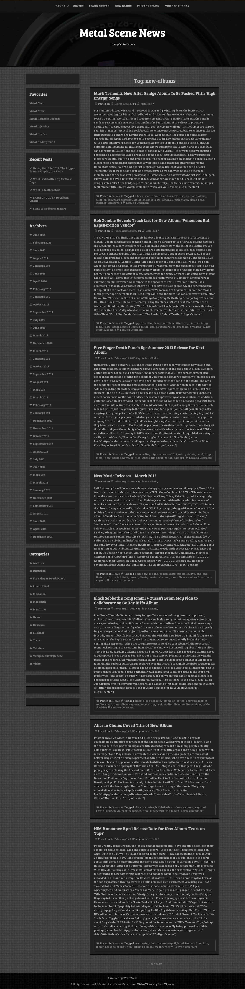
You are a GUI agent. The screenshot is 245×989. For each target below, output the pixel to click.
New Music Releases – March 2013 (125, 475)
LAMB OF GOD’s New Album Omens (49, 199)
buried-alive (193, 943)
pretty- (126, 326)
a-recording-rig (145, 454)
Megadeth (39, 601)
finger (208, 454)
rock (201, 199)
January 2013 (41, 413)
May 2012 (39, 475)
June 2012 (39, 467)
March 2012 (40, 482)
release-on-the (153, 947)
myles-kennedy (144, 199)
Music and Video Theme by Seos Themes (148, 984)
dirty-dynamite (179, 573)
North (176, 199)
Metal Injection (39, 126)
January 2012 (41, 490)
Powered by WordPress (122, 978)
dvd (192, 573)
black (138, 701)
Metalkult (146, 103)
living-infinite (106, 577)
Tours (36, 640)
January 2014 (41, 358)
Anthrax (38, 563)
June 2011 (39, 521)
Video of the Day (177, 6)
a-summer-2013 (167, 454)
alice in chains (144, 807)
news (125, 458)
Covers (78, 6)
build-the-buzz (164, 807)
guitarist (126, 199)
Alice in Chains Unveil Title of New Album (133, 725)
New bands (123, 6)
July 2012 (39, 459)
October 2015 (41, 304)
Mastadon (39, 594)
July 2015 (39, 320)
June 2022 (39, 250)
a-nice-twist (143, 573)
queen (135, 704)
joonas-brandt (116, 947)
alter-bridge (104, 199)
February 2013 (42, 405)
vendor (197, 326)
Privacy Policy (148, 6)
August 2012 (40, 451)
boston (164, 573)
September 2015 (43, 312)
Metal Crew (37, 111)
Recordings (147, 704)
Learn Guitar (99, 6)
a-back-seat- (142, 196)
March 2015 (40, 335)
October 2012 (41, 436)
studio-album (172, 704)
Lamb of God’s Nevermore (49, 208)
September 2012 (43, 444)
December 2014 (43, 343)
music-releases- (159, 577)
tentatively (115, 202)
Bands (60, 6)
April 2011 (39, 529)
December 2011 (42, 498)
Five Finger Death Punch (49, 578)
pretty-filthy (140, 326)
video (153, 811)
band (116, 199)
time (154, 458)
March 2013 (40, 397)
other (184, 199)
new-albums (163, 199)
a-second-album (195, 196)
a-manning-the (145, 943)
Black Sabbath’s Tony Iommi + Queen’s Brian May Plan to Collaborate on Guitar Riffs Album (146, 600)
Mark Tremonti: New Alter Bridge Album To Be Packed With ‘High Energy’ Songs (154, 96)
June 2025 (39, 235)
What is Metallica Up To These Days (50, 180)
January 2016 (41, 296)
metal (99, 326)
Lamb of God (41, 586)
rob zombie (184, 326)
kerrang (191, 701)
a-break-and (160, 196)
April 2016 (40, 281)
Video (37, 663)
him (205, 943)
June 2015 (39, 327)
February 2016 (42, 289)
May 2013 (39, 389)
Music (143, 577)
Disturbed (39, 570)
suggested (135, 811)
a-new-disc (176, 196)
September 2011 (43, 505)
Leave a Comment (137, 202)
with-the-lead (167, 811)
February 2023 (42, 242)
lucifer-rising (198, 323)
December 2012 (42, 420)
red (190, 577)
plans (193, 199)
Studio (146, 458)
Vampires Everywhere (48, 656)
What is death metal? (46, 190)
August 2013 (40, 382)
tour (160, 458)
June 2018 (39, 273)
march (134, 577)
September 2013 (43, 374)
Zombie (111, 329)
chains (179, 807)
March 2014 (40, 351)
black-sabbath (152, 701)
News (116, 196)
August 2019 (40, 258)
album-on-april (166, 943)
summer (101, 202)
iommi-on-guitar (173, 701)
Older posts (155, 964)
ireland (101, 947)
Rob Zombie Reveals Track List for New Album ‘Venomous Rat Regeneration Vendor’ (151, 223)
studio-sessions (191, 704)
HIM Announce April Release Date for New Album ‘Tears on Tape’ (149, 831)
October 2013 (41, 366)
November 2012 (43, 428)
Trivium (38, 648)
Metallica (39, 609)
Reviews (38, 625)
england (202, 573)
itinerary (182, 323)
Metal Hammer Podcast (44, 118)
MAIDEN (122, 577)
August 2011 (40, 513)
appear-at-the (143, 323)
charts (189, 807)
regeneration (167, 326)
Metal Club (36, 103)
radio (153, 326)
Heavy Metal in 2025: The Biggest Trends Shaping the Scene (52, 169)
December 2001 (43, 536)
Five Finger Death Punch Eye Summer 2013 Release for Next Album (149, 350)
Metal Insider (38, 134)
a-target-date (186, 454)
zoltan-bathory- (175, 458)
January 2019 (41, 266)
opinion (135, 458)
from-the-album (164, 323)
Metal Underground (42, 142)
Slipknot (38, 632)
